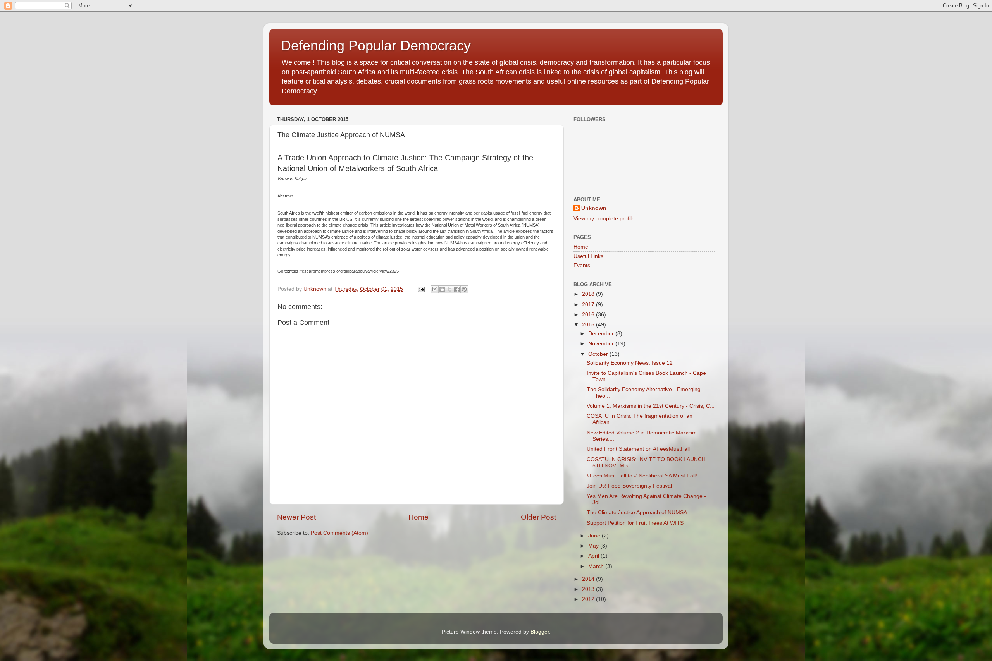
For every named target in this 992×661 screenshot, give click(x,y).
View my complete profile (604, 218)
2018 (589, 294)
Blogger (539, 632)
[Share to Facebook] (457, 289)
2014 (589, 579)
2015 (589, 325)
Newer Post (296, 517)
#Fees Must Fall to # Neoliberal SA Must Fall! (642, 476)
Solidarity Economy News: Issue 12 (630, 363)
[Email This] (435, 289)
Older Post (538, 517)
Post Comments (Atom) (339, 533)
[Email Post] (420, 289)
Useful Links (588, 256)
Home (418, 517)
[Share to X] (449, 289)
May (594, 546)
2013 (589, 589)
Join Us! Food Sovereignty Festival (629, 486)
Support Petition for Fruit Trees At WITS (635, 523)
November (601, 344)
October (599, 354)
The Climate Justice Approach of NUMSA (637, 512)
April (594, 556)
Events (582, 265)
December (601, 334)
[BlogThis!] (442, 289)
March (596, 566)
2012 (589, 599)
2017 (589, 304)
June (595, 536)
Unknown (593, 208)
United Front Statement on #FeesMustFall (638, 449)
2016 (589, 315)
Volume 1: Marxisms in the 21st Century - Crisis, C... (651, 406)
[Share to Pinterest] (464, 289)
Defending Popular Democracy (376, 45)
